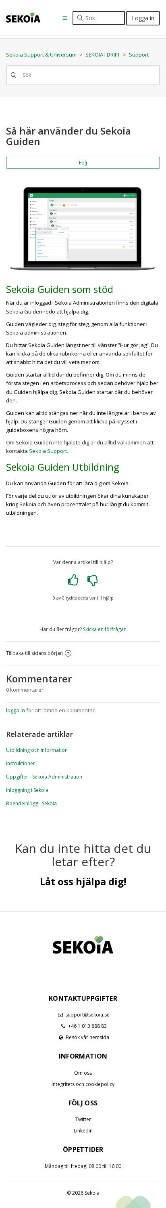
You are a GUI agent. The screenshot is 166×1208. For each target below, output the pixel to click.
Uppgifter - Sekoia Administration (44, 776)
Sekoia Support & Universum (41, 54)
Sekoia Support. (48, 451)
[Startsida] (23, 17)
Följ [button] (83, 162)
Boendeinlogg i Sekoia (31, 803)
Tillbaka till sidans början (34, 653)
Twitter (83, 1119)
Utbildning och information (37, 750)
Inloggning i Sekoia (27, 790)
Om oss (83, 1072)
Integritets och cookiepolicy (83, 1084)
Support (139, 54)
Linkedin (83, 1130)
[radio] (73, 580)
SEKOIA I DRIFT (102, 54)
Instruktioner (20, 763)
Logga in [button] (143, 18)
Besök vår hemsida (87, 1037)
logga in (15, 710)
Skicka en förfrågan (105, 629)
